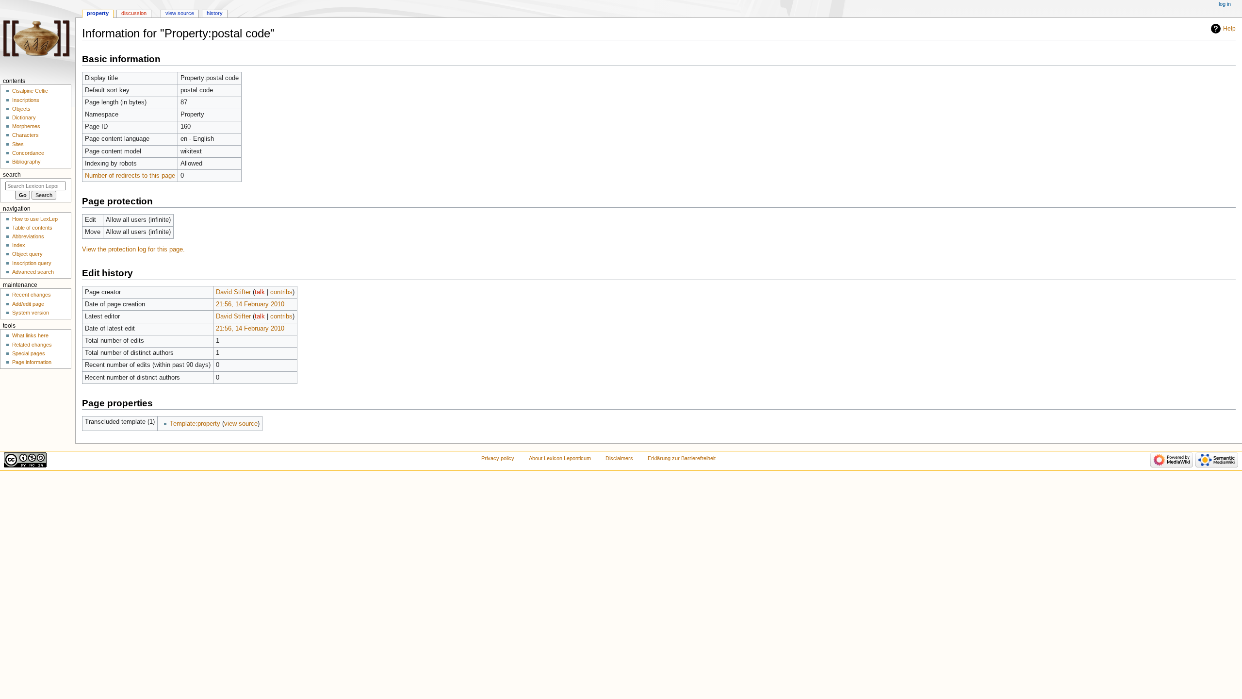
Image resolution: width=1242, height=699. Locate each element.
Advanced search (33, 272)
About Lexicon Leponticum (560, 458)
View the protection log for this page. (133, 249)
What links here (30, 335)
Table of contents (32, 228)
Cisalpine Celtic (30, 91)
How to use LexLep (35, 219)
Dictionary (24, 117)
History (215, 13)
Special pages (28, 353)
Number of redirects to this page (130, 175)
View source (179, 13)
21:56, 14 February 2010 (250, 304)
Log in (1225, 4)
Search (12, 175)
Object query (27, 254)
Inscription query (31, 263)
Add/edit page (28, 304)
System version (30, 313)
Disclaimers (619, 458)
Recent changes (31, 295)
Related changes (32, 345)
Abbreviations (28, 236)
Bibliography (26, 162)
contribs (281, 292)
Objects (21, 109)
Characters (25, 135)
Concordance (28, 153)
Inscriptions (25, 100)
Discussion (134, 13)
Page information (31, 362)
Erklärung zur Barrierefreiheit (682, 458)
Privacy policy (497, 458)
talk (260, 292)
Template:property (195, 423)
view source (241, 423)
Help (1229, 28)
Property (98, 13)
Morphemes (26, 126)
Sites (18, 144)
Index (18, 245)
